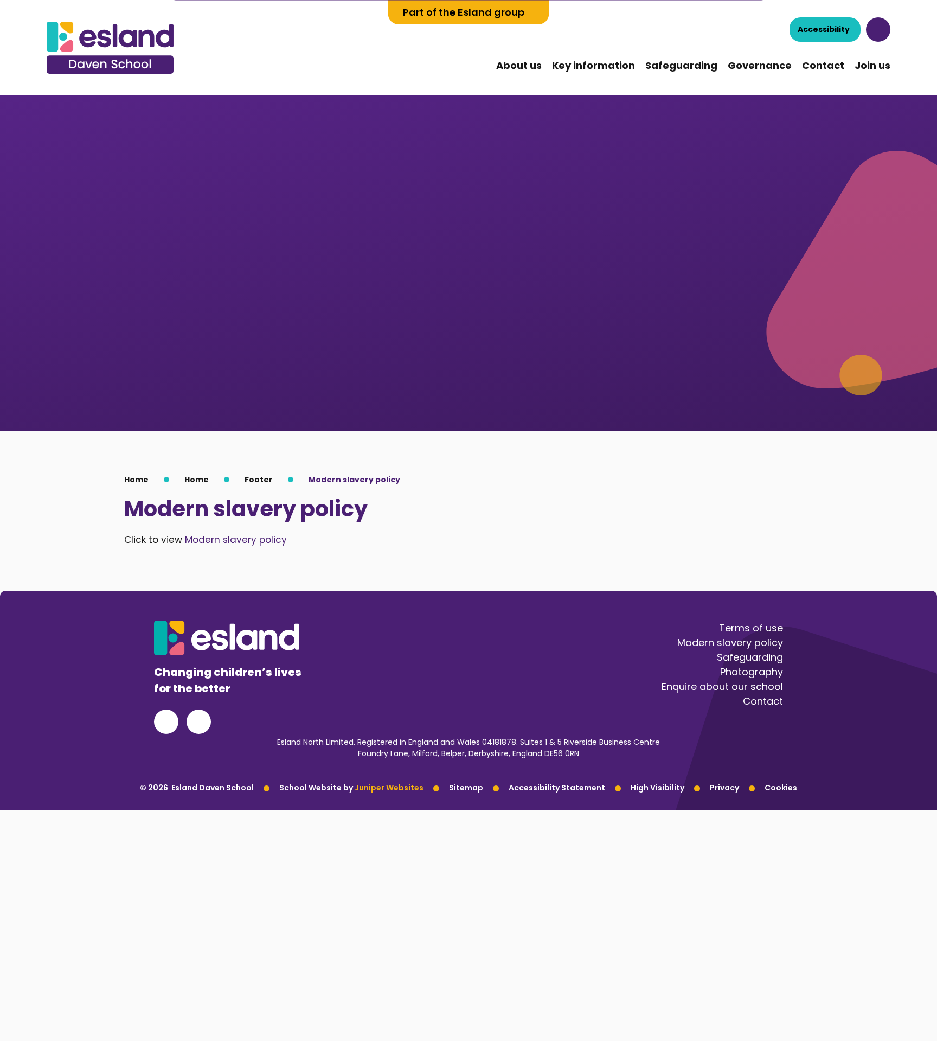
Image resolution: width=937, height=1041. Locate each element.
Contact (763, 701)
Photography (751, 672)
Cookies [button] (781, 787)
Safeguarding (750, 657)
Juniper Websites (389, 787)
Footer (259, 479)
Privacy (724, 787)
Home (136, 479)
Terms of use (751, 628)
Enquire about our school (722, 686)
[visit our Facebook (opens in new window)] (166, 722)
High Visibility (657, 787)
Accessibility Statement (557, 787)
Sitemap (466, 787)
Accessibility (824, 29)
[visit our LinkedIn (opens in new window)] (199, 722)
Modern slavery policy (354, 479)
